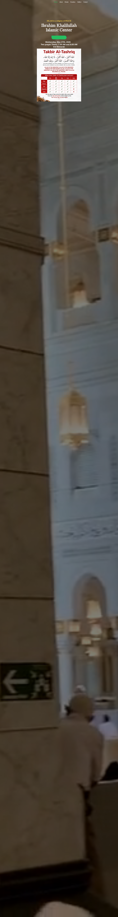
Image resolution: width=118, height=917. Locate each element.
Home (55, 2)
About (61, 2)
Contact (85, 2)
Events (66, 2)
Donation (72, 2)
